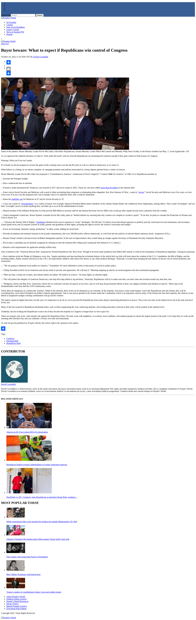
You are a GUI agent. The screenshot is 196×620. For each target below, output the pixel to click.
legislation (40, 222)
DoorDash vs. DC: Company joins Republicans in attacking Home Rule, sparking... (41, 497)
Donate (9, 34)
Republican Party (13, 343)
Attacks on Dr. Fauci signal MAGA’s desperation (27, 432)
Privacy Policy (12, 604)
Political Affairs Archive (16, 599)
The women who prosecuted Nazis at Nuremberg (27, 557)
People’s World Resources (17, 601)
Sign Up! (5, 44)
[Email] (100, 69)
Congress (10, 338)
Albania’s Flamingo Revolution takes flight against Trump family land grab (37, 539)
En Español (11, 22)
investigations (27, 204)
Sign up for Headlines (15, 27)
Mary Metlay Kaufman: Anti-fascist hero (23, 574)
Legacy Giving (12, 29)
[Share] (100, 62)
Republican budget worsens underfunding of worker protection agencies (36, 464)
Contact (9, 25)
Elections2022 (12, 341)
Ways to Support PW (15, 32)
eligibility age (17, 199)
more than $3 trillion (109, 188)
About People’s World (15, 596)
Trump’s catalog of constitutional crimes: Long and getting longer (33, 592)
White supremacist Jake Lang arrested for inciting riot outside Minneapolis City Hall (41, 521)
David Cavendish (40, 57)
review (141, 192)
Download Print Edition (16, 608)
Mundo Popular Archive (16, 606)
